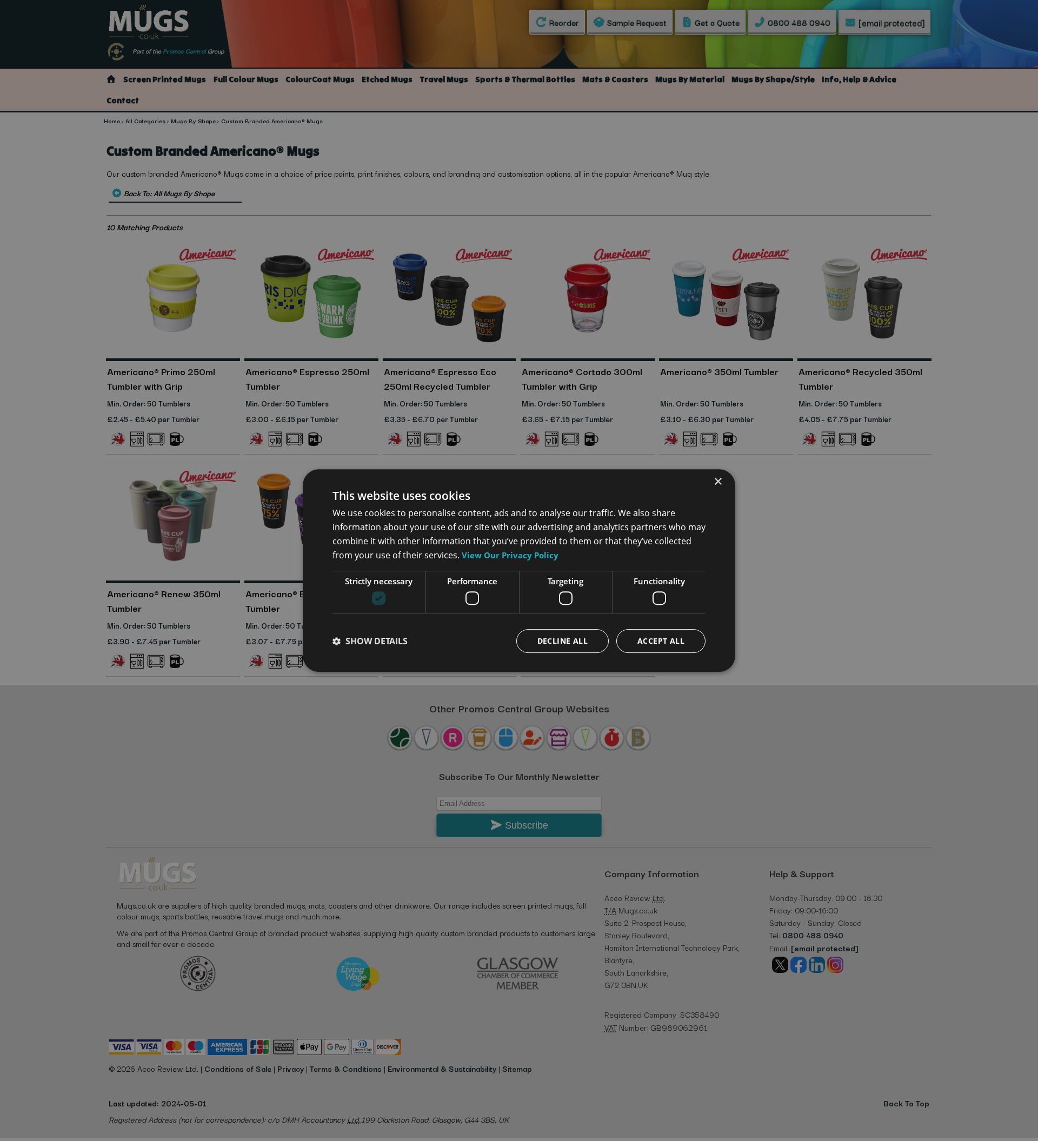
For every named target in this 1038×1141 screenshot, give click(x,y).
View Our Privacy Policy (510, 555)
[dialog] (519, 570)
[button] (370, 641)
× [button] (718, 482)
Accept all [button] (660, 641)
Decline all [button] (562, 641)
